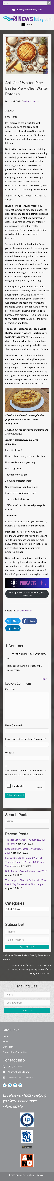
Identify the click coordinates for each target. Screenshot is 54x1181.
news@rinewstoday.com (29, 9)
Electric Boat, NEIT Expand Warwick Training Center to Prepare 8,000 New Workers (24, 861)
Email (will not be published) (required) (25, 738)
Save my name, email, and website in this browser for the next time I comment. (26, 772)
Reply (44, 678)
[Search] (49, 3)
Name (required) (14, 725)
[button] (27, 947)
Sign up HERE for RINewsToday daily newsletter (27, 593)
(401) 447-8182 (16, 1066)
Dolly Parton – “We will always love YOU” (26, 871)
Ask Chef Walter (23, 610)
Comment (10, 688)
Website (9, 752)
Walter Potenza (31, 101)
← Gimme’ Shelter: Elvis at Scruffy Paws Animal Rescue (27, 957)
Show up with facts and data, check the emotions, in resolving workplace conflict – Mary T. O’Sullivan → (29, 969)
